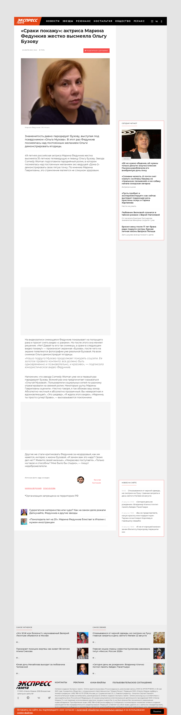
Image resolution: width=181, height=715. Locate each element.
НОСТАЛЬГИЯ (103, 21)
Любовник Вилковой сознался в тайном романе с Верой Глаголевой (141, 213)
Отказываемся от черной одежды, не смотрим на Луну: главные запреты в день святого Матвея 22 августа (122, 634)
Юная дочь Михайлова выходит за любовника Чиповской (40, 665)
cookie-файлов (25, 713)
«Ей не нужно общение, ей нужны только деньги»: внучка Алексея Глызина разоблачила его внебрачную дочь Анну (140, 167)
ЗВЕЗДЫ (68, 21)
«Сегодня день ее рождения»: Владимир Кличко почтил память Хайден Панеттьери (118, 665)
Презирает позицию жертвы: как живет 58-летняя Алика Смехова (43, 650)
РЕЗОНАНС (83, 21)
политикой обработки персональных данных (100, 710)
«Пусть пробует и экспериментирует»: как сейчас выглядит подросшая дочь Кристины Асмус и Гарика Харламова (139, 198)
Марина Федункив (33, 488)
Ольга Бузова (49, 488)
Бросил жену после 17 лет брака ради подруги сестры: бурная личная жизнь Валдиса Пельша (139, 229)
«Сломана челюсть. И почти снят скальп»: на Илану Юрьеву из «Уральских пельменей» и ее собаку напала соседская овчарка (141, 180)
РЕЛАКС (139, 21)
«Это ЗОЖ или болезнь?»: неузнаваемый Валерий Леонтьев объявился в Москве (42, 634)
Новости (53, 21)
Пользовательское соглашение (132, 682)
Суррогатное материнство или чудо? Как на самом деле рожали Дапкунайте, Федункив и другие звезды (67, 511)
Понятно (157, 711)
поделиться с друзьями (97, 51)
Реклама (78, 682)
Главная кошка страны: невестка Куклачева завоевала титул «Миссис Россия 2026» (121, 650)
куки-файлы (98, 682)
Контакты (61, 682)
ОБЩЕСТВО (123, 21)
